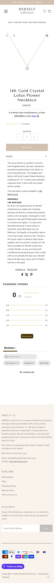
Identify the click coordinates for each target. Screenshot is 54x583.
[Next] (14, 35)
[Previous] (7, 35)
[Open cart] (49, 11)
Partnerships (7, 477)
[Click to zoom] (47, 36)
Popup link (32, 269)
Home (10, 22)
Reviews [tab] (10, 348)
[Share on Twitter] (27, 275)
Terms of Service (9, 494)
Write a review (27, 336)
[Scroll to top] (48, 577)
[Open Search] (44, 11)
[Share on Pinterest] (31, 275)
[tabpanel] (27, 378)
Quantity (27, 131)
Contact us (20, 269)
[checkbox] (44, 363)
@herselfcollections (18, 461)
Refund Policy (8, 490)
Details (9, 156)
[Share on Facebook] (22, 275)
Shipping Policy (9, 485)
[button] (27, 305)
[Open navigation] (8, 11)
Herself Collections (27, 573)
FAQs (4, 481)
